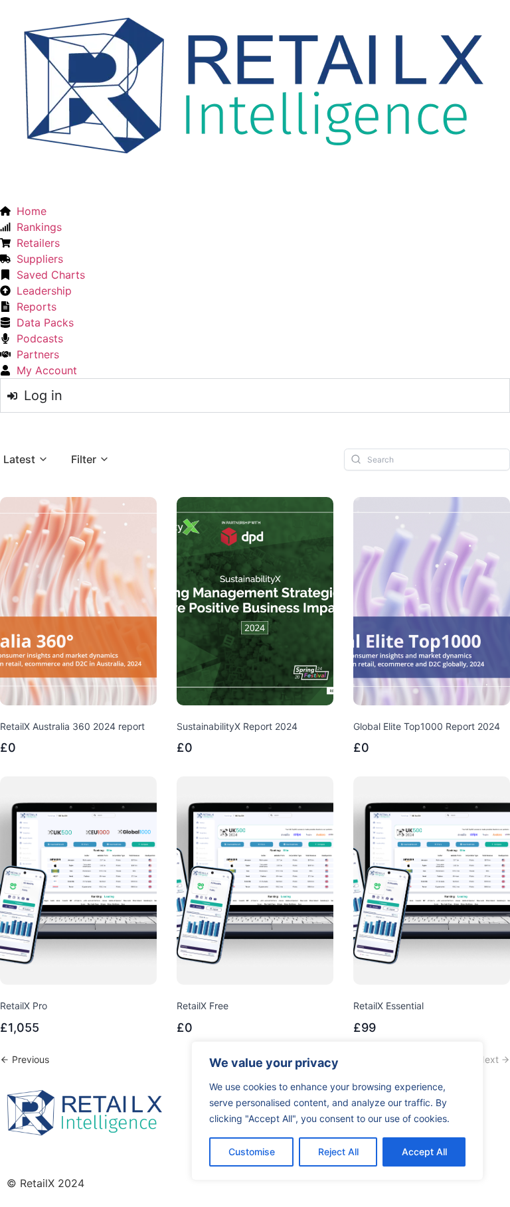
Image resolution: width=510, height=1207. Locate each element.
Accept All (424, 1151)
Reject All (338, 1151)
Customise (251, 1151)
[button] (26, 459)
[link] (24, 1059)
